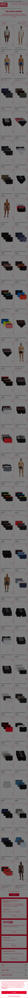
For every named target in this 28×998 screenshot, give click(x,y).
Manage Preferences (5, 986)
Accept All (14, 992)
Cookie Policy (4, 988)
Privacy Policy (18, 986)
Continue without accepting (14, 996)
